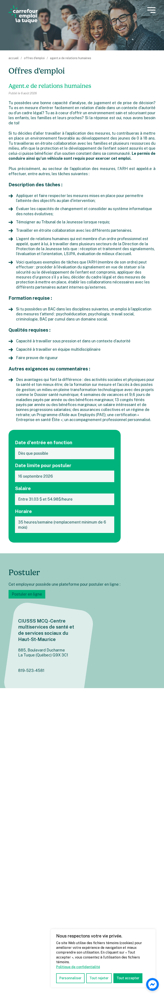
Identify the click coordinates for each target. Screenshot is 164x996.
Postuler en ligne (27, 594)
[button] (151, 10)
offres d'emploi (34, 58)
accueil (14, 58)
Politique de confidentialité (78, 967)
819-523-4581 (31, 670)
